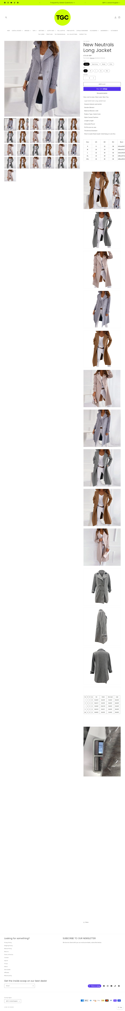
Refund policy (8, 975)
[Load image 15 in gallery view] (36, 150)
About (6, 966)
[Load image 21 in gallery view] (36, 163)
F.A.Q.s (6, 963)
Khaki (103, 64)
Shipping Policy (8, 945)
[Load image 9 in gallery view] (36, 137)
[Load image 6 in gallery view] (74, 124)
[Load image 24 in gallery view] (74, 163)
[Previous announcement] (40, 2)
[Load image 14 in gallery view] (23, 150)
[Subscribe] (33, 986)
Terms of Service (8, 954)
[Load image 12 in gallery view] (74, 137)
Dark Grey (95, 64)
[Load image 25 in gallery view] (10, 175)
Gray (86, 64)
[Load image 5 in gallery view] (61, 124)
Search (6, 960)
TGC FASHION (11, 1007)
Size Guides (7, 969)
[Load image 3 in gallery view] (36, 124)
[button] (6, 17)
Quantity (85, 74)
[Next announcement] (85, 2)
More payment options (102, 93)
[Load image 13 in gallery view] (10, 150)
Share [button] (87, 922)
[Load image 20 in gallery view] (23, 163)
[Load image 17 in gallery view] (61, 150)
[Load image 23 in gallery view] (61, 163)
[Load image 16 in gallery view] (48, 150)
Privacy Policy (8, 942)
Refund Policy (8, 948)
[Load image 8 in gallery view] (23, 137)
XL (101, 71)
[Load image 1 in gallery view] (10, 124)
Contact (6, 957)
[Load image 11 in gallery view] (61, 137)
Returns (6, 951)
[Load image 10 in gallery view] (48, 137)
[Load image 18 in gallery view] (74, 150)
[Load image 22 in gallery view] (48, 163)
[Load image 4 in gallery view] (48, 124)
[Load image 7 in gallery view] (10, 137)
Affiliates (6, 972)
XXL (107, 71)
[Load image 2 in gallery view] (23, 124)
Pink (111, 64)
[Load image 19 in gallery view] (10, 163)
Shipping (92, 58)
